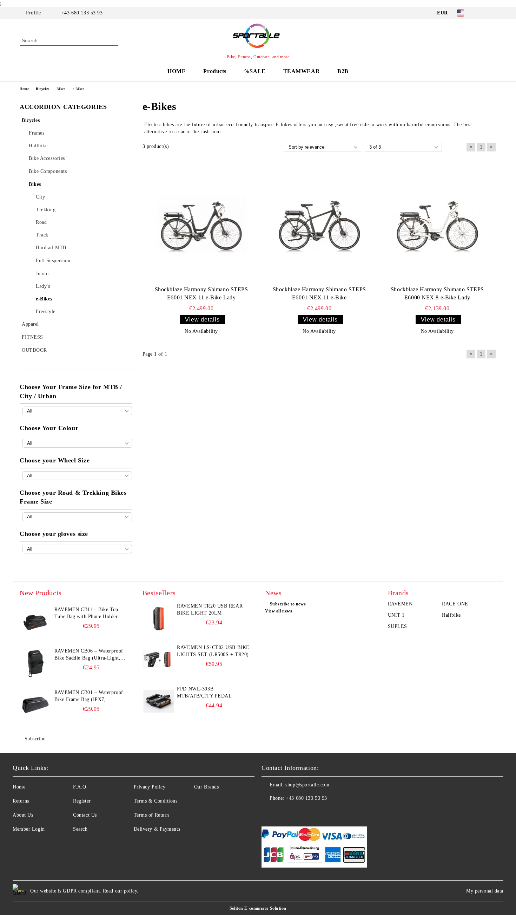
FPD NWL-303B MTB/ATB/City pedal (204, 692)
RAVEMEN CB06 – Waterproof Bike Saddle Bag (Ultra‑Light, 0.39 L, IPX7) (88, 655)
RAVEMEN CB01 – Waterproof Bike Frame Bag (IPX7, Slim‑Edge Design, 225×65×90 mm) (88, 696)
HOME (176, 71)
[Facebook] (482, 13)
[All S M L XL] (77, 549)
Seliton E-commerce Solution (258, 908)
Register (82, 801)
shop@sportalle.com (307, 784)
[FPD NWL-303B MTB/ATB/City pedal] (158, 701)
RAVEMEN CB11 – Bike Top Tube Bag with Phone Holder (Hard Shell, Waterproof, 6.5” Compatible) (87, 613)
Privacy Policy (150, 787)
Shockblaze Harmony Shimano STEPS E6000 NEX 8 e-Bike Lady (437, 293)
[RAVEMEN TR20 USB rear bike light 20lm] (158, 618)
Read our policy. (121, 891)
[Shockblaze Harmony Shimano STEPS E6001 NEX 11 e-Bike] (319, 224)
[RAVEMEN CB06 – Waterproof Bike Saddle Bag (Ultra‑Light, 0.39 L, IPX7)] (35, 663)
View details (202, 320)
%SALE (255, 71)
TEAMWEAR (301, 71)
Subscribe (35, 738)
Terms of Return (151, 815)
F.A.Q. (80, 787)
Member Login (29, 829)
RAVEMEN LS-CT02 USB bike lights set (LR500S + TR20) (213, 651)
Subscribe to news (288, 604)
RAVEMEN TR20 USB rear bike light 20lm (210, 609)
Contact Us (85, 815)
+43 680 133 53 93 (82, 12)
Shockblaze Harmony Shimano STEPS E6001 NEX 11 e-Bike (319, 293)
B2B (343, 71)
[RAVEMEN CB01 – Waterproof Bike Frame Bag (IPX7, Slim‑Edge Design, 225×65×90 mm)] (35, 705)
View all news (278, 611)
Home (19, 787)
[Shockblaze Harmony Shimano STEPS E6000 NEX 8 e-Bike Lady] (437, 224)
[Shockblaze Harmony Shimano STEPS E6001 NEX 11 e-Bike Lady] (201, 224)
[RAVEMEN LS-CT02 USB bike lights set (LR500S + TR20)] (158, 660)
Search (80, 829)
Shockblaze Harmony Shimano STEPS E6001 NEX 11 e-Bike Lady (201, 293)
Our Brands (206, 787)
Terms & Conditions (156, 801)
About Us (23, 815)
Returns (21, 801)
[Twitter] (492, 13)
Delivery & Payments (157, 829)
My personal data (484, 891)
